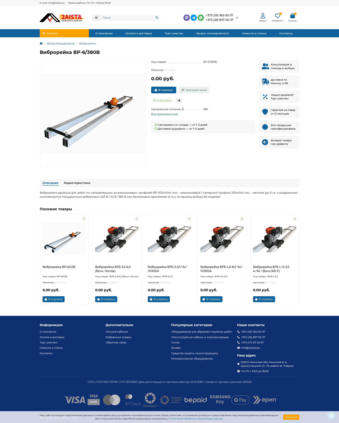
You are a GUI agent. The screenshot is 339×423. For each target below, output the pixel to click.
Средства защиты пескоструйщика (194, 353)
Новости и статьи (254, 33)
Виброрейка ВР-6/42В (59, 267)
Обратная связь (116, 342)
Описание (50, 183)
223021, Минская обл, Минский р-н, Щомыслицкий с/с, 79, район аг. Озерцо (267, 364)
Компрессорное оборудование (192, 358)
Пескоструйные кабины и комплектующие (200, 337)
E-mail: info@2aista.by (52, 3)
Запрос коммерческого (212, 33)
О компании (103, 33)
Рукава (175, 347)
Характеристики (77, 183)
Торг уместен (174, 33)
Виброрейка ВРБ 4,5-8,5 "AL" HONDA (221, 269)
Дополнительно (119, 325)
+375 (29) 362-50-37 (219, 15)
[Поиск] (156, 18)
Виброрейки (87, 43)
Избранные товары (119, 337)
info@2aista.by (250, 347)
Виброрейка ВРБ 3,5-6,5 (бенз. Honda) (112, 269)
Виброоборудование (61, 43)
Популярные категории (191, 325)
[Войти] (263, 16)
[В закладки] (84, 219)
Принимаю (291, 417)
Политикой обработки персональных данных (196, 418)
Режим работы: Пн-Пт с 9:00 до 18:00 (89, 3)
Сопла (175, 342)
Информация (51, 325)
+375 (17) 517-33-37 (252, 342)
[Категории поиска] (96, 18)
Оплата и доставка (139, 33)
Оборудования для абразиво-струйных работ (201, 331)
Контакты (286, 33)
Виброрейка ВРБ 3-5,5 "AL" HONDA (167, 269)
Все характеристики (164, 114)
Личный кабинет (117, 331)
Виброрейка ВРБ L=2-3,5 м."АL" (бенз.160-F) (271, 269)
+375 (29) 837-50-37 (219, 20)
